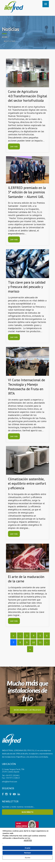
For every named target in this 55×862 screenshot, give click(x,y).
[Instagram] (6, 794)
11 (40, 642)
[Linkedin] (19, 794)
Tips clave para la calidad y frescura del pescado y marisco (26, 286)
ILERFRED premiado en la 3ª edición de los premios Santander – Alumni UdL (27, 192)
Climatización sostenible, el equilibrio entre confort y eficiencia (27, 483)
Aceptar (27, 848)
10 (33, 642)
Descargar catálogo (27, 710)
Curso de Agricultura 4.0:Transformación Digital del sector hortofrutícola (27, 96)
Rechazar (27, 853)
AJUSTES (28, 840)
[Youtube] (14, 794)
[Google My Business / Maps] (11, 794)
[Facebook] (3, 794)
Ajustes (27, 858)
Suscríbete (28, 812)
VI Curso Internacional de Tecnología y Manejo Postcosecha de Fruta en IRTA (26, 387)
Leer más (14, 146)
